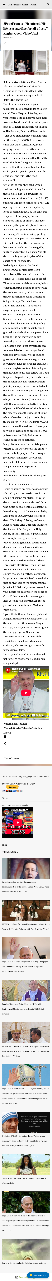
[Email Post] (5, 737)
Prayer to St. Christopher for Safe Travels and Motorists (24, 1263)
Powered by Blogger (27, 1277)
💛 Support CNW (38, 1275)
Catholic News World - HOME (22, 4)
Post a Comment (11, 758)
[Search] (48, 4)
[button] (5, 43)
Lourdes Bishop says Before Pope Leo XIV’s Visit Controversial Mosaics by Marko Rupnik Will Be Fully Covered (23, 1009)
